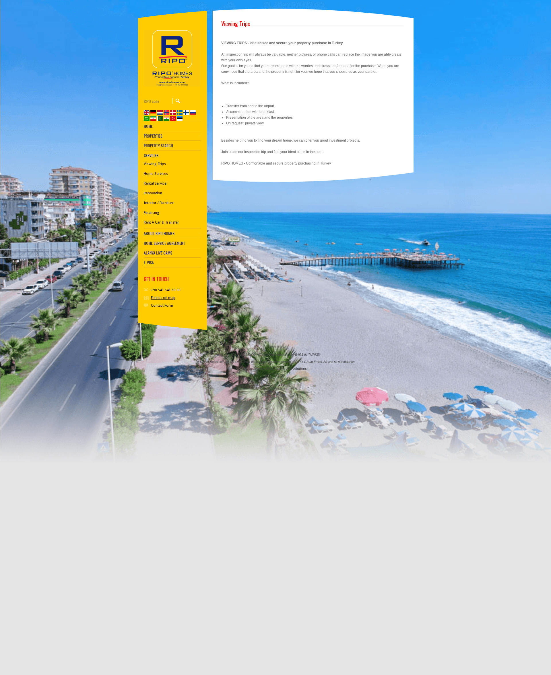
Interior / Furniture (159, 203)
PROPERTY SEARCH (158, 146)
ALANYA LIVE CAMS (158, 253)
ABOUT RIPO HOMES (159, 233)
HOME (148, 126)
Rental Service (155, 183)
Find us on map (163, 298)
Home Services (156, 173)
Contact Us (275, 347)
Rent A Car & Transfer (161, 222)
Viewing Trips (155, 164)
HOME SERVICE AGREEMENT (164, 243)
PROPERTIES (153, 136)
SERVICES (151, 155)
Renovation (153, 193)
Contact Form (162, 306)
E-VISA (149, 263)
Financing (151, 212)
